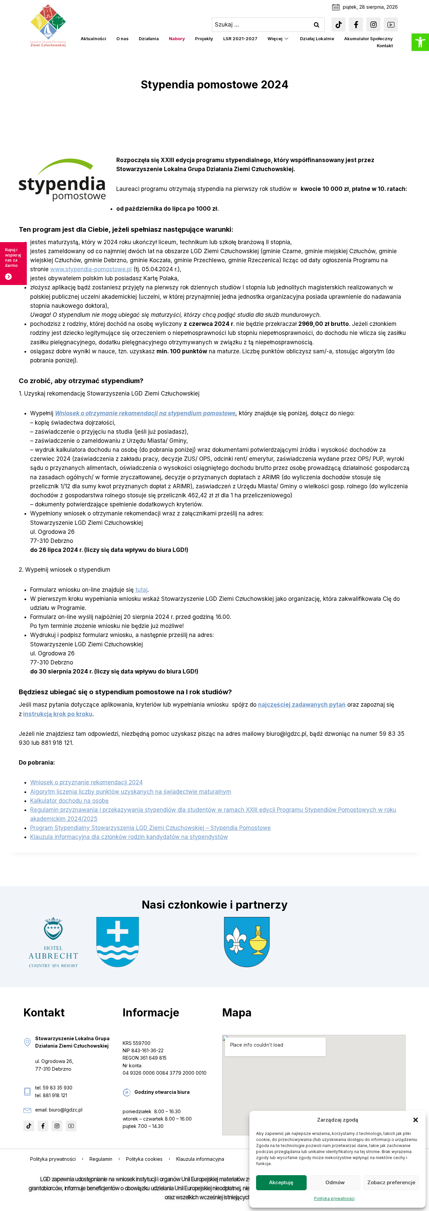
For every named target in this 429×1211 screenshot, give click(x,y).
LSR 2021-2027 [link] (240, 38)
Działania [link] (149, 38)
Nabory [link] (177, 38)
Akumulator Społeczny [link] (368, 38)
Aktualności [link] (93, 38)
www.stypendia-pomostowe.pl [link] (91, 269)
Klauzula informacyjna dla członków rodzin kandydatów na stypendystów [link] (129, 837)
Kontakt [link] (385, 45)
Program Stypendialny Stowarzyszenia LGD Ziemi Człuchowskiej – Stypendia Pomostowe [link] (150, 828)
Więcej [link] (275, 38)
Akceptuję (281, 1182)
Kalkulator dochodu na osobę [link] (69, 800)
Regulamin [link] (100, 1159)
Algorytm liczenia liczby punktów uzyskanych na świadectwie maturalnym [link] (130, 791)
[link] (420, 42)
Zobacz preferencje (391, 1182)
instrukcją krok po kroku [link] (58, 714)
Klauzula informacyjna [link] (200, 1159)
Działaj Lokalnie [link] (317, 38)
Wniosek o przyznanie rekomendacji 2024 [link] (86, 782)
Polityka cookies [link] (144, 1159)
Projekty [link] (204, 38)
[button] (415, 1120)
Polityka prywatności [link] (334, 1198)
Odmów (335, 1182)
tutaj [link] (141, 589)
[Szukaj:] (268, 24)
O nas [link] (122, 38)
